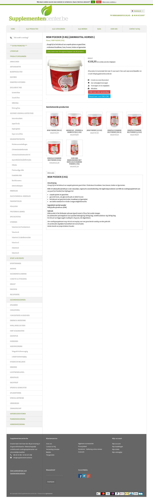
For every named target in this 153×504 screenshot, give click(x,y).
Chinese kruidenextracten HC (21, 155)
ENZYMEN (13, 77)
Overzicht (81, 452)
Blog (99, 29)
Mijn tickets (115, 449)
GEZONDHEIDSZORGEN (17, 300)
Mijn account (139, 15)
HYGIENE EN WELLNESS (17, 362)
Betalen (48, 452)
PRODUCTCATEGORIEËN (18, 56)
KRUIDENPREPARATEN (17, 139)
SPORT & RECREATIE (17, 258)
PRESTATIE (13, 289)
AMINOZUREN (14, 62)
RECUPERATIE (14, 294)
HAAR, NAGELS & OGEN (17, 326)
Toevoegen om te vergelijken (99, 86)
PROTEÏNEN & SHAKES (17, 212)
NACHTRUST (14, 383)
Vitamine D (15, 243)
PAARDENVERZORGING (17, 419)
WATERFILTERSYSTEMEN (18, 414)
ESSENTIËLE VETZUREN (17, 82)
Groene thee (16, 93)
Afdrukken (93, 89)
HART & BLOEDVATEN (17, 331)
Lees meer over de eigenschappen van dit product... (66, 51)
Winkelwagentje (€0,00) (121, 15)
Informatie (50, 173)
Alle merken (82, 29)
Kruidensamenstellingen (19, 144)
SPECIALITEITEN (15, 217)
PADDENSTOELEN (16, 201)
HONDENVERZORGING (17, 424)
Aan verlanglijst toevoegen (99, 83)
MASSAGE (13, 269)
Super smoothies (17, 134)
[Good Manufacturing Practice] (112, 471)
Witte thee (15, 103)
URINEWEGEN (14, 403)
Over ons (114, 29)
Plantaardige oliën (18, 170)
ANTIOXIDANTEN (15, 67)
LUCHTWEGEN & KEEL (17, 372)
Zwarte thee (16, 98)
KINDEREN (13, 367)
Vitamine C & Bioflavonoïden (21, 237)
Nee (98, 2)
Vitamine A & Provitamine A (21, 227)
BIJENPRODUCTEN (16, 72)
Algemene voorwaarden (86, 444)
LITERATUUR (14, 51)
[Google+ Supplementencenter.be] (88, 476)
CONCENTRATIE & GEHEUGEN (20, 315)
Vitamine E (15, 248)
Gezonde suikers (17, 118)
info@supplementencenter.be (22, 458)
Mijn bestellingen (117, 447)
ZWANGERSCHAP (15, 408)
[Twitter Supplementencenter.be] (84, 476)
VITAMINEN (13, 222)
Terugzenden (50, 455)
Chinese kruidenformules (20, 149)
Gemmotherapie (17, 186)
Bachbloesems (16, 181)
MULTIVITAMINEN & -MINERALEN (20, 196)
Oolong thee (16, 108)
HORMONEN (14, 341)
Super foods (16, 124)
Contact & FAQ (134, 29)
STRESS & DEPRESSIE (17, 398)
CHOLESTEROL (15, 310)
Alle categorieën (58, 29)
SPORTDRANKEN (15, 263)
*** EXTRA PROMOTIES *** (18, 46)
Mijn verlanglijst (117, 452)
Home (13, 29)
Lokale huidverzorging (19, 357)
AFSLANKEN (14, 305)
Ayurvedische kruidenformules (21, 160)
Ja (93, 2)
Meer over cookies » (109, 2)
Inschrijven (50, 482)
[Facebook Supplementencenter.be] (80, 476)
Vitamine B (15, 232)
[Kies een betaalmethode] (98, 493)
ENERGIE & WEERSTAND (18, 320)
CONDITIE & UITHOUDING (18, 279)
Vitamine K (15, 253)
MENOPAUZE (14, 377)
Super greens (16, 129)
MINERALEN (14, 191)
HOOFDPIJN (14, 336)
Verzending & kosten (52, 449)
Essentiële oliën (17, 175)
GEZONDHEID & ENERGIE (18, 274)
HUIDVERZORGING (16, 346)
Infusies (14, 165)
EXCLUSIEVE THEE (16, 87)
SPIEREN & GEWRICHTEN (18, 388)
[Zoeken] (11, 37)
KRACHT (13, 284)
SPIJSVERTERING (15, 393)
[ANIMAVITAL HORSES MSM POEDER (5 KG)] (65, 76)
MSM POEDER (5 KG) (57, 40)
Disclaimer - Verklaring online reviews (90, 449)
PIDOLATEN (14, 206)
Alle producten (32, 29)
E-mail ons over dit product (99, 80)
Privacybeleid (82, 446)
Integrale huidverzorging (20, 351)
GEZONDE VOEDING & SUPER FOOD (21, 113)
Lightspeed (48, 493)
